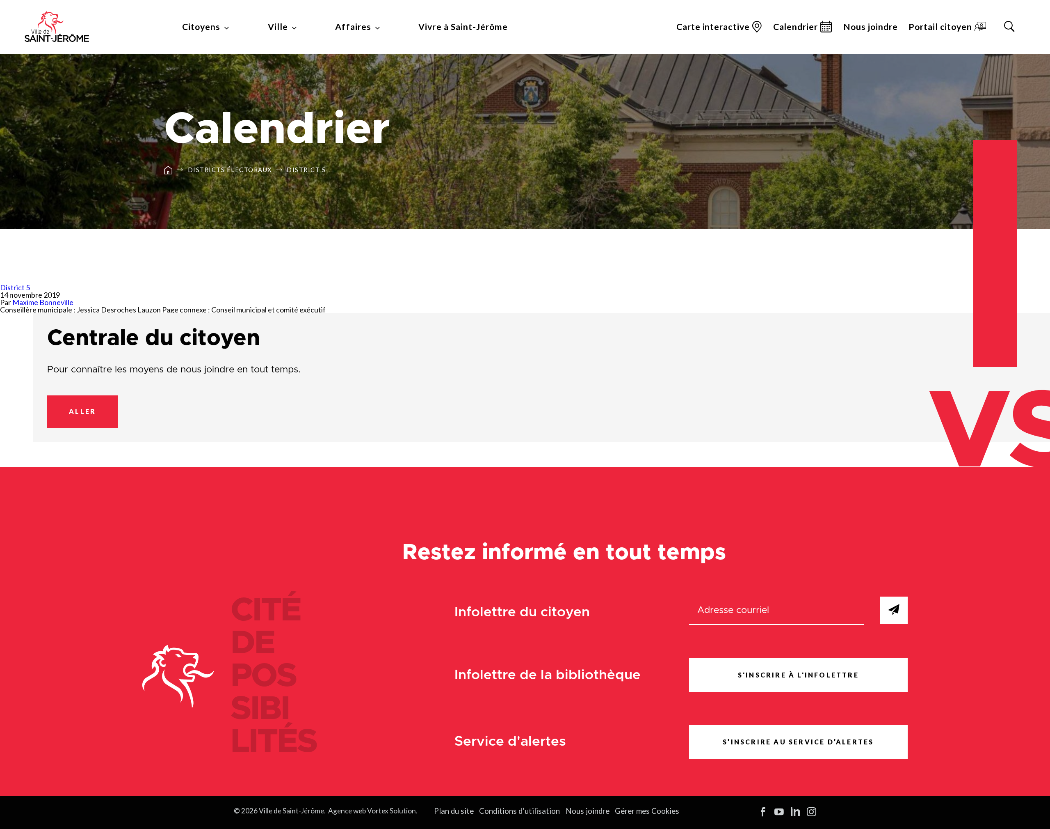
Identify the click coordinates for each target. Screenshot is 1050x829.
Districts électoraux (230, 170)
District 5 (306, 170)
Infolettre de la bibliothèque (547, 675)
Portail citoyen (940, 26)
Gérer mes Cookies (647, 810)
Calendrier (795, 26)
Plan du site (454, 810)
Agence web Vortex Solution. (373, 810)
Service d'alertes (510, 742)
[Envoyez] (894, 610)
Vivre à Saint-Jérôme (462, 26)
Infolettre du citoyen (522, 612)
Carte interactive (712, 26)
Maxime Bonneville (42, 302)
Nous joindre (870, 26)
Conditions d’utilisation (519, 810)
